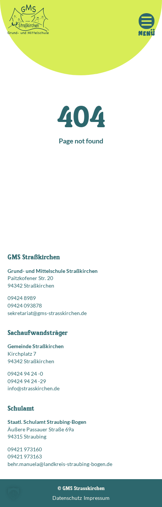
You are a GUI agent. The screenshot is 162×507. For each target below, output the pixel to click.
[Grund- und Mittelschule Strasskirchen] (28, 21)
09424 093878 (25, 305)
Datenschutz (67, 498)
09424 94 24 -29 (27, 381)
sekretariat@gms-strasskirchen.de (47, 313)
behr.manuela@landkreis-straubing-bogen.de (60, 464)
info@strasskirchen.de (34, 388)
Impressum (97, 498)
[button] (13, 493)
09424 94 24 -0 (25, 373)
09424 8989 (22, 298)
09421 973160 (25, 449)
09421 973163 (25, 456)
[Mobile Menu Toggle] (146, 21)
